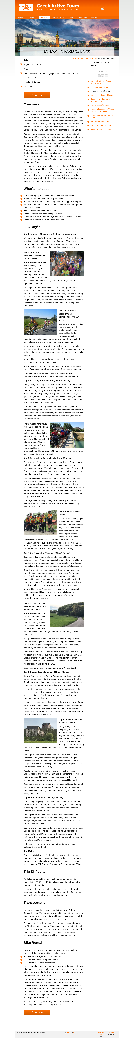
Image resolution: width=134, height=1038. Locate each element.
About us (31, 17)
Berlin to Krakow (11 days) (100, 121)
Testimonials (82, 17)
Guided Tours (94, 58)
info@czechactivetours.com (102, 8)
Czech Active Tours (77, 58)
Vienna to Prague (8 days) (100, 87)
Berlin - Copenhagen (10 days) (102, 95)
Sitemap (75, 1033)
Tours (86, 58)
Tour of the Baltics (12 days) (101, 129)
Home (20, 17)
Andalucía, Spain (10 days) (101, 125)
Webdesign (111, 1032)
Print (68, 1033)
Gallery (71, 17)
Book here (37, 95)
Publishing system (101, 1033)
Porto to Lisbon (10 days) (100, 105)
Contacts (94, 17)
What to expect (57, 17)
